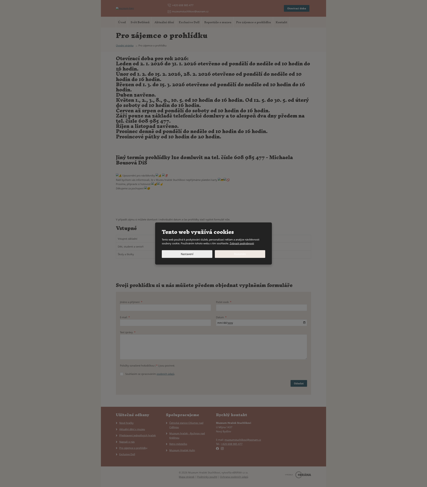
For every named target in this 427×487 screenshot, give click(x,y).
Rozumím (240, 254)
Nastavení (187, 254)
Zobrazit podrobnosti (242, 243)
